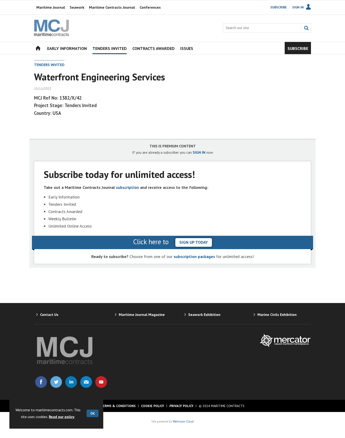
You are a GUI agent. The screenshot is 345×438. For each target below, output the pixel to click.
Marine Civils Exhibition (277, 314)
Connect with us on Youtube (101, 382)
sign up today (193, 242)
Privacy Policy (181, 406)
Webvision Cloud (183, 421)
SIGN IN (199, 152)
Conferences (150, 7)
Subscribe (278, 7)
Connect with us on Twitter (56, 382)
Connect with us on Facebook (41, 382)
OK (92, 413)
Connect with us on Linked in (71, 382)
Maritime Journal (50, 7)
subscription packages (194, 256)
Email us (86, 382)
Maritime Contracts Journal (112, 7)
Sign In (298, 7)
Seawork (77, 7)
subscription (127, 187)
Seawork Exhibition (204, 314)
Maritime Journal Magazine (142, 314)
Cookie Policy (152, 406)
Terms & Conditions (118, 406)
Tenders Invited (49, 64)
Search (306, 28)
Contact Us (49, 314)
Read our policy (61, 416)
